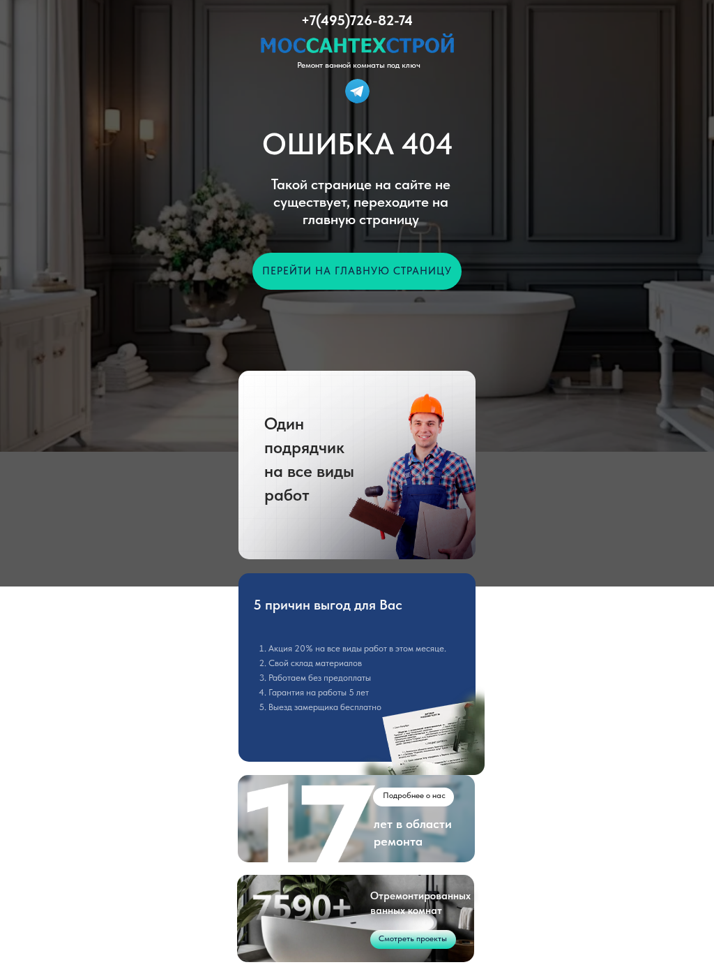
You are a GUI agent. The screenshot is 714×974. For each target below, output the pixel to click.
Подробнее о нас (414, 795)
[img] (357, 91)
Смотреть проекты (413, 938)
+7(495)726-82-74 (357, 20)
